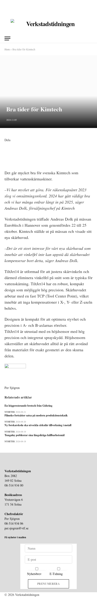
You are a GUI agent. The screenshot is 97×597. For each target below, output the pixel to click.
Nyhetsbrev (34, 574)
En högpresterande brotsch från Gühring (28, 406)
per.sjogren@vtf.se (16, 528)
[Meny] (7, 38)
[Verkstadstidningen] (49, 24)
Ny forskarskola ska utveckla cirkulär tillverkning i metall (38, 425)
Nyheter (10, 411)
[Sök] (90, 38)
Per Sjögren (12, 388)
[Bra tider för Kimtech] (48, 91)
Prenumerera (48, 584)
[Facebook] (6, 144)
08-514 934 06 (14, 523)
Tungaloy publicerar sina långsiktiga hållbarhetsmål (35, 435)
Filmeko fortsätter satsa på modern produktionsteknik (36, 415)
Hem (7, 49)
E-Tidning (56, 574)
